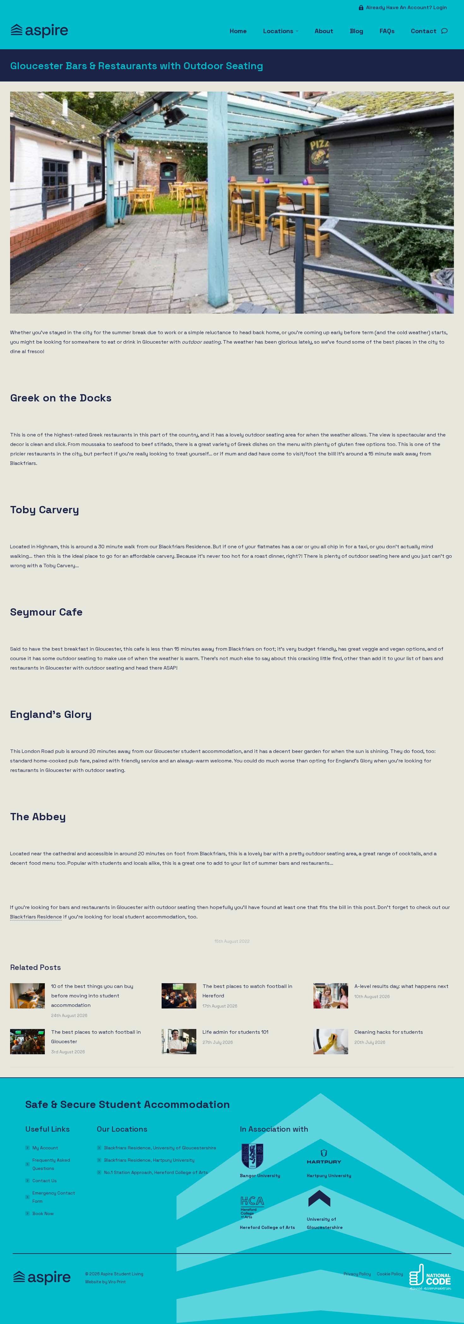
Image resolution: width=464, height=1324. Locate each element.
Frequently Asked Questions (51, 1164)
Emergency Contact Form (54, 1197)
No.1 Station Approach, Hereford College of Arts (156, 1172)
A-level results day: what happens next (401, 986)
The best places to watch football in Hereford (247, 991)
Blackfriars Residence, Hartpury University (149, 1160)
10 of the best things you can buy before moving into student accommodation (92, 995)
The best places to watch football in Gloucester (96, 1037)
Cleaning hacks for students (388, 1032)
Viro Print (117, 1282)
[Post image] (27, 995)
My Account (45, 1148)
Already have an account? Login (406, 7)
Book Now (43, 1213)
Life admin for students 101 (235, 1032)
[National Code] (430, 1288)
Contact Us (45, 1180)
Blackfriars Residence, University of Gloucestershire (160, 1148)
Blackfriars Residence (36, 916)
